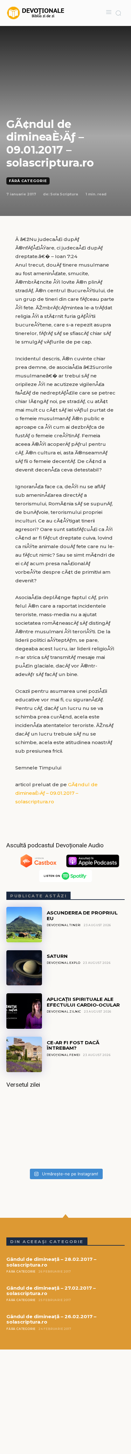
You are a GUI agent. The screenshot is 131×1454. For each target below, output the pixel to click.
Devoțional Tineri (64, 925)
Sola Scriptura (64, 194)
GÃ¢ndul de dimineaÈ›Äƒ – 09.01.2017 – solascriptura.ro (56, 793)
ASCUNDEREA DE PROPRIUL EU (82, 915)
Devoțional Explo (63, 962)
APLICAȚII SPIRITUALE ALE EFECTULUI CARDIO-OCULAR (83, 1002)
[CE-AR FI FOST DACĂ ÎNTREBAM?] (24, 1054)
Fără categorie (28, 181)
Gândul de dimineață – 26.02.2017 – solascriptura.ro (51, 1319)
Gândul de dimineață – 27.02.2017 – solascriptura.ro (51, 1290)
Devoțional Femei (63, 1055)
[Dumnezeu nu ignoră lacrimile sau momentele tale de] (65, 1130)
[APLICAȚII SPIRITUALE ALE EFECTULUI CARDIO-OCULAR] (24, 1011)
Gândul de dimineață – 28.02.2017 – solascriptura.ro (51, 1262)
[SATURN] (24, 968)
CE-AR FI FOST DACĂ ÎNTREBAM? (73, 1045)
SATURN (57, 956)
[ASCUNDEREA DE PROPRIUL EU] (24, 924)
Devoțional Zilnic (64, 1011)
